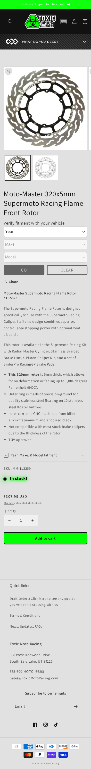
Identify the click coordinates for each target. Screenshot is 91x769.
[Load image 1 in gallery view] (17, 168)
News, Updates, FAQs (26, 626)
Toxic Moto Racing (49, 763)
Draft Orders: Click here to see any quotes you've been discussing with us (42, 601)
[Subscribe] (75, 706)
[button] (63, 21)
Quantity (10, 511)
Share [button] (13, 281)
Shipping (9, 503)
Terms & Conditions (25, 615)
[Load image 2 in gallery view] (45, 168)
